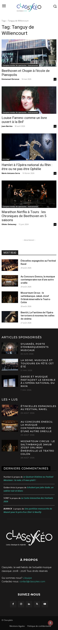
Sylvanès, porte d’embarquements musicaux (35, 347)
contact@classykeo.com (32, 581)
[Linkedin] (29, 604)
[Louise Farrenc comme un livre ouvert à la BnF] (29, 100)
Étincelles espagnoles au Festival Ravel (38, 408)
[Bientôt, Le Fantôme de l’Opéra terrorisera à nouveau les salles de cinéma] (10, 316)
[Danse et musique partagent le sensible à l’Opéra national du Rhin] (10, 381)
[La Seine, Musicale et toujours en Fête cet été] (10, 364)
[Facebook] (13, 604)
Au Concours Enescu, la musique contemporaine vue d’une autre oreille (38, 279)
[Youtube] (45, 604)
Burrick (8, 508)
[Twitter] (37, 604)
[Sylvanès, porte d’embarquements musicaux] (10, 348)
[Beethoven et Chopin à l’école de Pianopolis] (29, 53)
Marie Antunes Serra (11, 173)
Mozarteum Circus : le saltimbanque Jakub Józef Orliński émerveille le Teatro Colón (38, 447)
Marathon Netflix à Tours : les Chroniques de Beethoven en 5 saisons (24, 216)
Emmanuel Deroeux (10, 79)
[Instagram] (21, 604)
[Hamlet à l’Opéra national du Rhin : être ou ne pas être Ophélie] (29, 147)
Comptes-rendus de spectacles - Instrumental (20, 65)
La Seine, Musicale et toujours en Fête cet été (37, 363)
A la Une (6, 159)
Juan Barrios (7, 126)
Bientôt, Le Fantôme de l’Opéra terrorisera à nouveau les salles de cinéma (37, 315)
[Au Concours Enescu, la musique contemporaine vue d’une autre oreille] (10, 281)
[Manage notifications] (50, 622)
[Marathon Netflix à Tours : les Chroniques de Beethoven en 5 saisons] (29, 194)
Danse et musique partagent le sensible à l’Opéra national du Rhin (38, 381)
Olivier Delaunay (9, 224)
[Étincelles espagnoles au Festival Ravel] (10, 265)
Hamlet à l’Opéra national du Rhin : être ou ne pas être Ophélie (27, 167)
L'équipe (27, 578)
